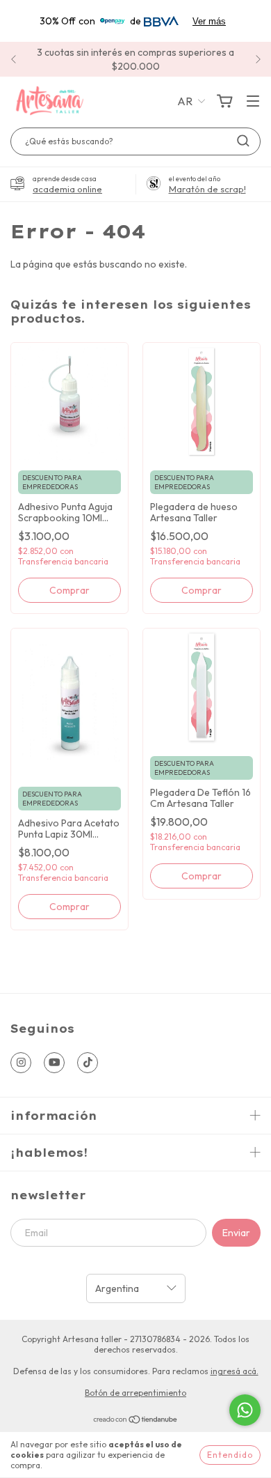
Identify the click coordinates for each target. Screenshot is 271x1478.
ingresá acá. (234, 1371)
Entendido (230, 1454)
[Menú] (253, 101)
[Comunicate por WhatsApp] (245, 1410)
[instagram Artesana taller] (20, 1062)
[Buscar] (243, 141)
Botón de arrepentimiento (135, 1392)
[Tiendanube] (135, 1421)
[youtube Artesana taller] (54, 1062)
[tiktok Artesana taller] (87, 1062)
